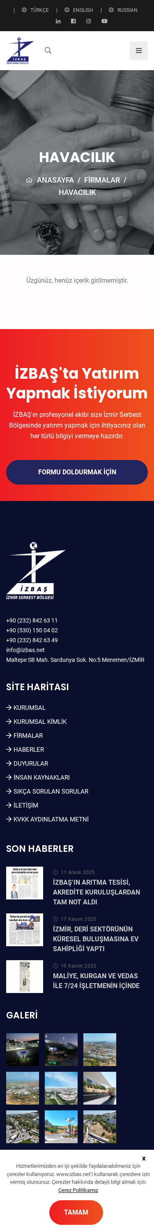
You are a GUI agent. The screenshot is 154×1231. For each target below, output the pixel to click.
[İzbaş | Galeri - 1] (22, 1049)
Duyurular (31, 763)
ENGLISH (83, 10)
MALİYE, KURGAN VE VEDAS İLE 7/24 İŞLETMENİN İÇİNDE (96, 981)
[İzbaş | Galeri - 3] (99, 1049)
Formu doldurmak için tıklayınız (77, 476)
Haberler (29, 749)
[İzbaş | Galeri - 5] (61, 1088)
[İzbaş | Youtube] (104, 21)
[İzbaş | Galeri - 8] (61, 1126)
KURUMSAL (30, 708)
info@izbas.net (25, 650)
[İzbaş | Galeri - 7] (22, 1126)
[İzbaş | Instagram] (88, 21)
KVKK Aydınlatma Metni (51, 819)
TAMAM (76, 1212)
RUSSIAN (127, 10)
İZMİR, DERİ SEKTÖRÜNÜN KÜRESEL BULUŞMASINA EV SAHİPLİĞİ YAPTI (95, 939)
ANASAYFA (55, 180)
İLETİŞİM (26, 805)
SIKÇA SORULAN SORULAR (51, 791)
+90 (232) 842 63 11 (32, 620)
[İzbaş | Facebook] (73, 21)
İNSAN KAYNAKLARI (42, 777)
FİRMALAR (102, 180)
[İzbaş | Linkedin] (58, 21)
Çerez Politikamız (78, 1190)
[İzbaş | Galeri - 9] (99, 1126)
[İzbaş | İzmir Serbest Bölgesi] (20, 50)
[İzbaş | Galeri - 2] (61, 1049)
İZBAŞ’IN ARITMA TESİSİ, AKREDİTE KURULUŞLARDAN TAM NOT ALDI (96, 892)
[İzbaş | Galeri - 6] (99, 1088)
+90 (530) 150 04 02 (32, 630)
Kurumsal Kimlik (40, 721)
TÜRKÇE (39, 10)
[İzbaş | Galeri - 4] (22, 1088)
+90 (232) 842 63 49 (32, 640)
